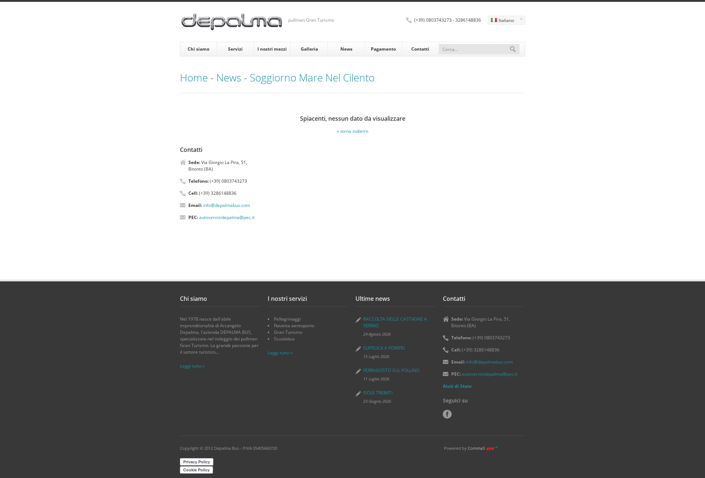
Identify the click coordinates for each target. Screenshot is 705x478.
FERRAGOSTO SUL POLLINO (391, 370)
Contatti (420, 49)
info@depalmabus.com (226, 205)
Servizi (235, 49)
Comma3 (483, 448)
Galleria (309, 49)
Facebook (447, 414)
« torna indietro (352, 131)
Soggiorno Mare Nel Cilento (312, 77)
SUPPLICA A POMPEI (384, 348)
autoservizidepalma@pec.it (226, 217)
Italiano (501, 21)
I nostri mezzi (272, 49)
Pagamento (383, 49)
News (346, 49)
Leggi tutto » (192, 366)
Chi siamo (198, 49)
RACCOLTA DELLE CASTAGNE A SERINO (395, 322)
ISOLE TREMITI (378, 393)
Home (194, 77)
